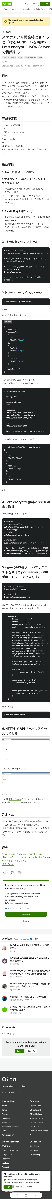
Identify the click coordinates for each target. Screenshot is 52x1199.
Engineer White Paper (39, 1131)
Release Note (35, 1106)
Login (34, 4)
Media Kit (6, 1122)
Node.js (6, 58)
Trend (6, 9)
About (4, 1106)
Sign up (19, 1187)
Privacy (5, 1114)
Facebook (6, 1159)
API (31, 1135)
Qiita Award (34, 1126)
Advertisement (8, 1135)
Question (27, 9)
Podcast (5, 1167)
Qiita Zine (34, 1150)
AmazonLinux (30, 58)
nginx (13, 58)
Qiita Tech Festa (36, 1122)
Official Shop (35, 1155)
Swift (40, 58)
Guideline (6, 1118)
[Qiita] (7, 4)
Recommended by (21, 939)
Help (4, 1131)
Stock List (16, 9)
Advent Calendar (37, 1118)
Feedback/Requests (10, 1126)
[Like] (5, 872)
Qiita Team (34, 1146)
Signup (45, 4)
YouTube (5, 1163)
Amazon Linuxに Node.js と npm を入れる (22, 854)
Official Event (40, 9)
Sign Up (31, 1051)
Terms (4, 1110)
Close (29, 1187)
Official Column (36, 1114)
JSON (20, 58)
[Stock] (12, 872)
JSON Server (15, 799)
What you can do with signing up (18, 908)
